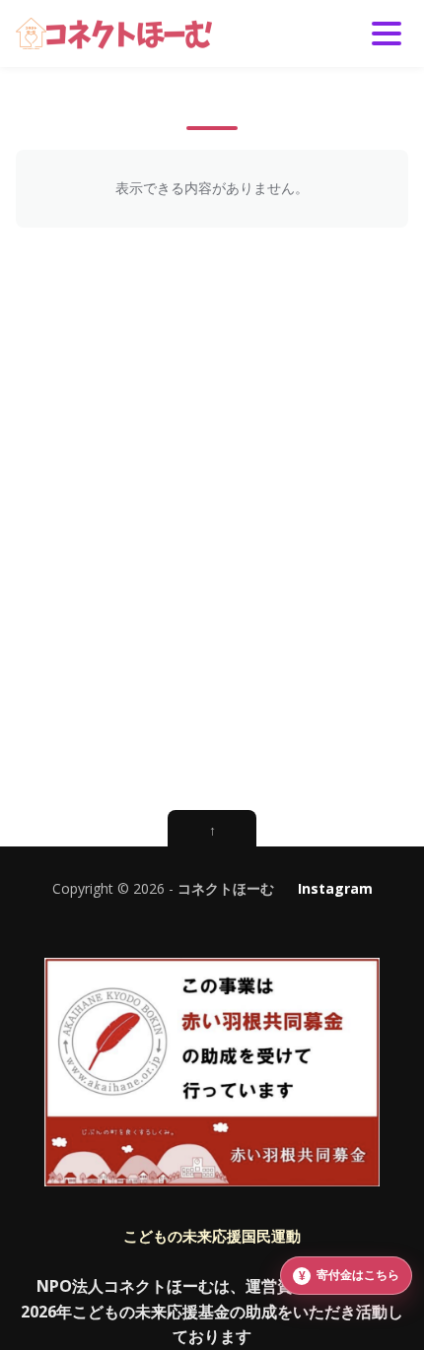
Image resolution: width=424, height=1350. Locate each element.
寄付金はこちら (358, 1274)
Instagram (335, 888)
